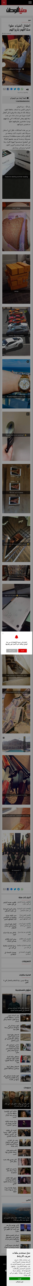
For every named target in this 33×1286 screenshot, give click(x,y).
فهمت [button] (19, 1278)
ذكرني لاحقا (12, 650)
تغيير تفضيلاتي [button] (19, 1281)
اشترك (22, 650)
